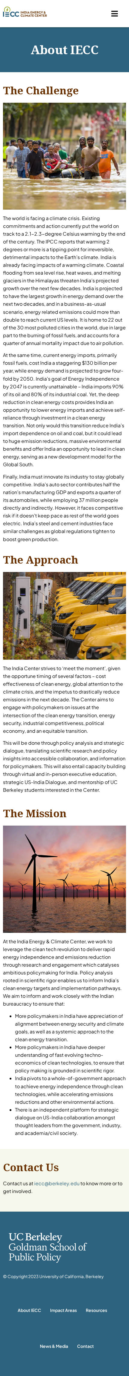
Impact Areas (63, 1310)
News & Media (54, 1346)
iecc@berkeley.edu (57, 1183)
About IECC (29, 1310)
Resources (96, 1310)
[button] (115, 13)
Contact (85, 1346)
